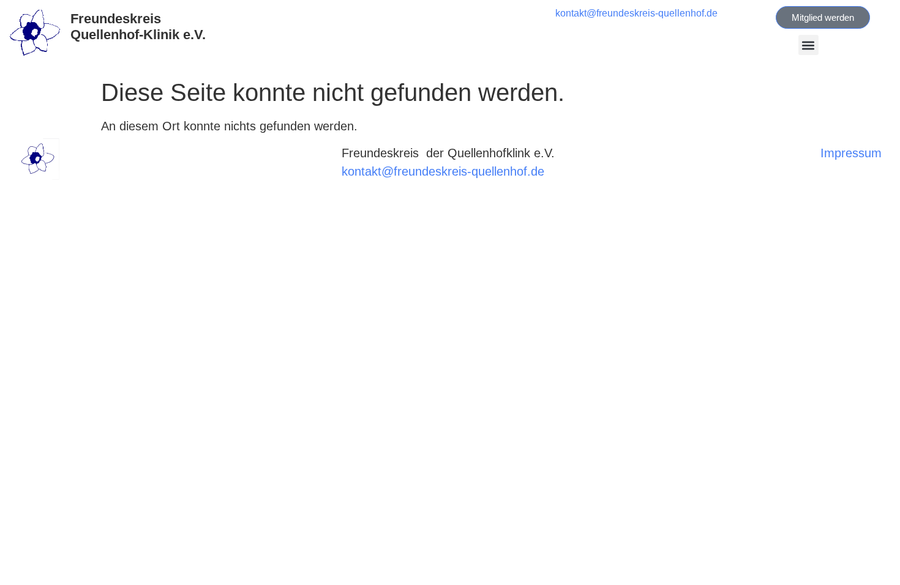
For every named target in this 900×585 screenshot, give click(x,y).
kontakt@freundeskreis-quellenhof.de (636, 13)
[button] (808, 45)
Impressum (851, 153)
